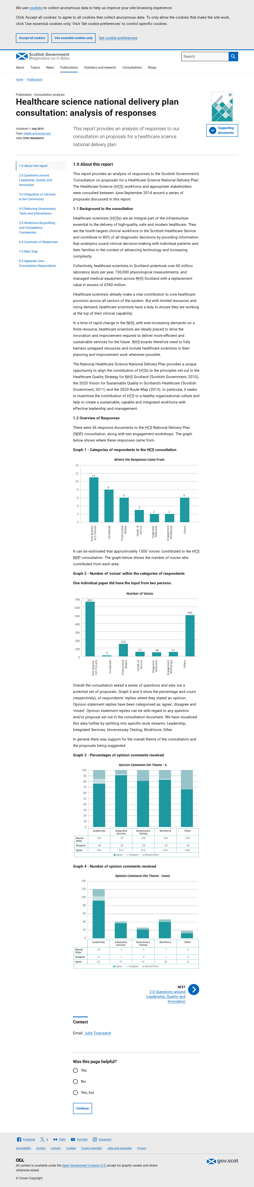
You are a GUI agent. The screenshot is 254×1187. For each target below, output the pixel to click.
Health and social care (37, 133)
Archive (40, 1148)
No (83, 1081)
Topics (35, 67)
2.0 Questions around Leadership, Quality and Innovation (35, 180)
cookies (35, 8)
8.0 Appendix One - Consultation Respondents (37, 263)
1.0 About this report (33, 166)
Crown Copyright (91, 1148)
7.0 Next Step (28, 251)
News (50, 67)
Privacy (141, 1148)
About (20, 67)
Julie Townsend (98, 1033)
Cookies (71, 1148)
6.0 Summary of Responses (38, 242)
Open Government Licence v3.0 (84, 1165)
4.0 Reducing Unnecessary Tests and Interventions (37, 211)
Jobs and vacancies (119, 1148)
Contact (56, 1148)
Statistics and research (100, 67)
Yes (84, 1070)
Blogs (152, 67)
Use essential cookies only (73, 38)
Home (19, 79)
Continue (82, 1108)
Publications (69, 67)
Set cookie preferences (118, 38)
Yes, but (87, 1092)
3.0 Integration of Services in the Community (37, 197)
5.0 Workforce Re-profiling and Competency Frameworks (37, 227)
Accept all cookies (32, 38)
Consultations (132, 67)
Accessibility (23, 1148)
